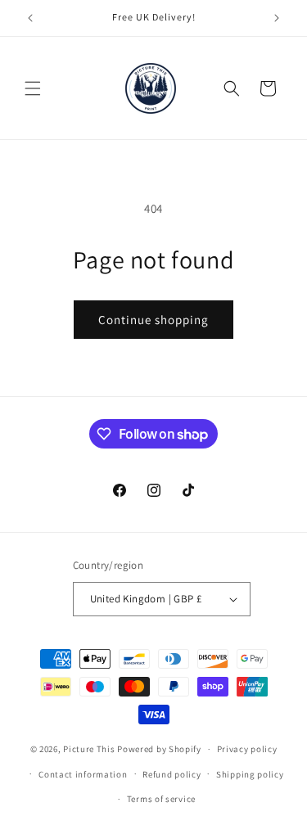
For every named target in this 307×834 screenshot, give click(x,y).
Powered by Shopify (159, 749)
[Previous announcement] (30, 18)
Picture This (89, 749)
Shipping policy (250, 774)
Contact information (82, 774)
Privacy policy (247, 749)
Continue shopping (153, 319)
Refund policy (171, 774)
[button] (33, 88)
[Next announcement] (277, 18)
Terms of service (161, 799)
